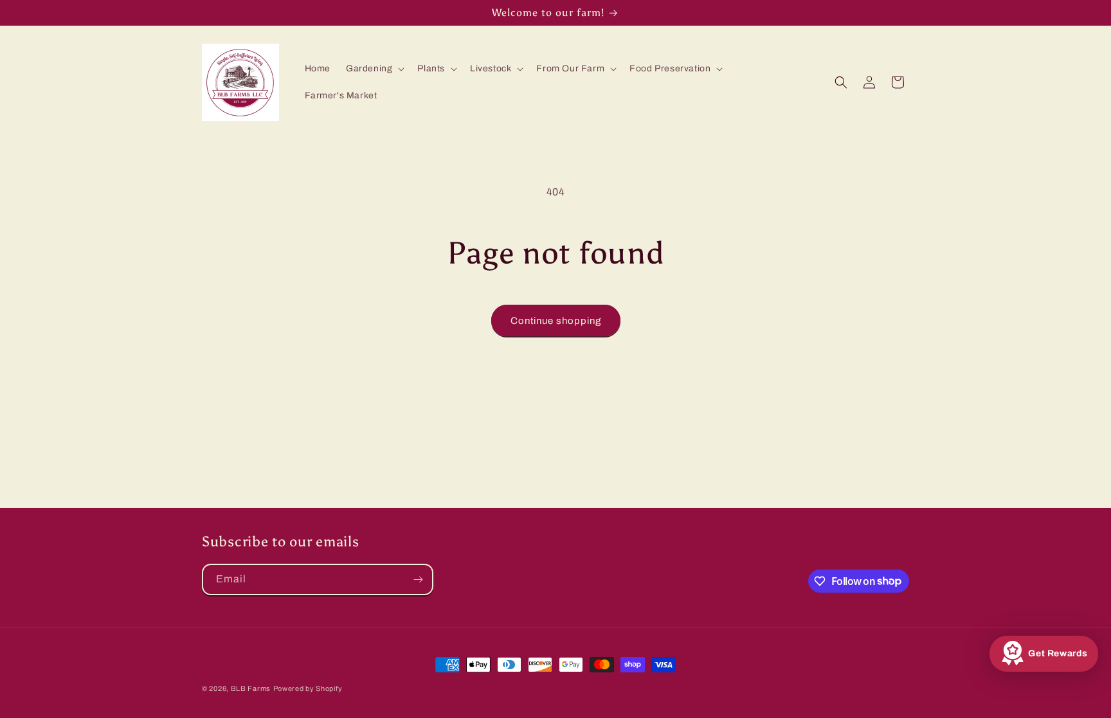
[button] (374, 68)
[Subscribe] (418, 579)
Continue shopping (555, 321)
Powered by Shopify (308, 688)
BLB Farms (251, 688)
